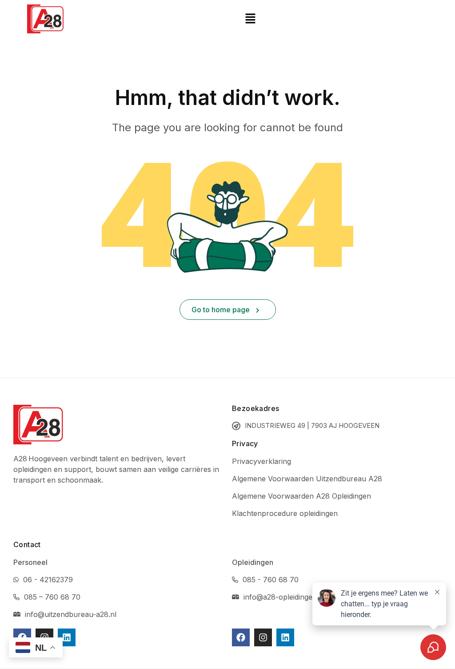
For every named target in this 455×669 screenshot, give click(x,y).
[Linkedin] (67, 637)
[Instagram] (263, 637)
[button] (250, 18)
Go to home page (221, 309)
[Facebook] (241, 637)
